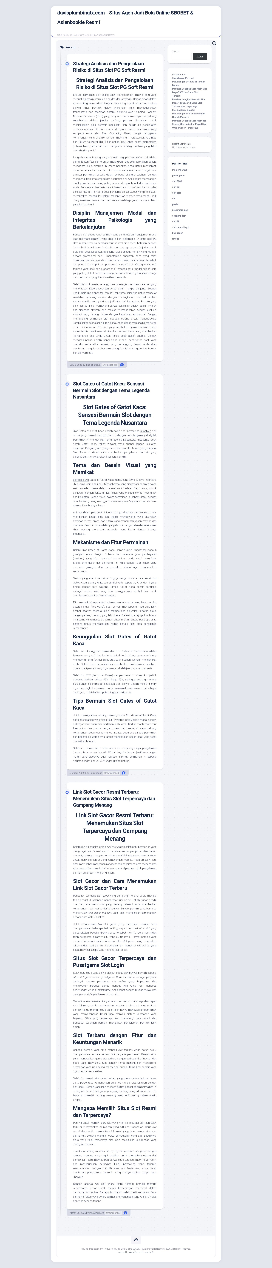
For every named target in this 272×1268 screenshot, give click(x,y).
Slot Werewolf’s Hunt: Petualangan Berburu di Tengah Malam (188, 82)
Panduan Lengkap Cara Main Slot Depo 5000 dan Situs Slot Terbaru (189, 92)
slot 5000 (177, 181)
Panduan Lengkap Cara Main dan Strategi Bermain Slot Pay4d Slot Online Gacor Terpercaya (189, 124)
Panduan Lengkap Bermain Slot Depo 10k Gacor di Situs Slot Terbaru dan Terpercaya (188, 103)
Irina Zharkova (93, 364)
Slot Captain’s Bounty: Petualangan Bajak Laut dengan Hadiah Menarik (188, 113)
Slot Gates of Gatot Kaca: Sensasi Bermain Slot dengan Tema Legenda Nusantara (111, 390)
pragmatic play (180, 210)
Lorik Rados (96, 773)
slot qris (176, 193)
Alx (153, 1252)
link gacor (177, 233)
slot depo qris (81, 479)
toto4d (175, 239)
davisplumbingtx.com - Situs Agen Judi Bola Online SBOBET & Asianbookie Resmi (125, 17)
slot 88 (175, 221)
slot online (85, 868)
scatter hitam (179, 216)
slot (174, 198)
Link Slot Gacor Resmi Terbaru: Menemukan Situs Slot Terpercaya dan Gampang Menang (114, 798)
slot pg (175, 187)
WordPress (134, 1252)
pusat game (178, 175)
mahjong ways (179, 170)
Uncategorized (110, 365)
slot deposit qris (181, 227)
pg (86, 103)
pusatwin (145, 431)
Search (175, 51)
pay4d (175, 204)
